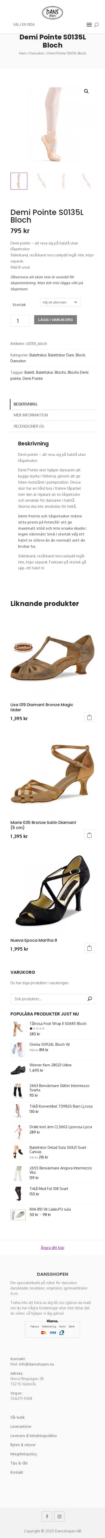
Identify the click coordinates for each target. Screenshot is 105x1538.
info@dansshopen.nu (36, 1364)
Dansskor (36, 53)
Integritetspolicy (23, 1454)
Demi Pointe (33, 378)
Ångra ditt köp (52, 1247)
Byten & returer (23, 1445)
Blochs (60, 372)
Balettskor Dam (61, 355)
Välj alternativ (89, 717)
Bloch (80, 355)
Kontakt (16, 1472)
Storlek (19, 304)
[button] (86, 91)
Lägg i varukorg (55, 319)
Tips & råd (18, 1463)
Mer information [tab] (31, 415)
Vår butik (17, 1417)
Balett (29, 372)
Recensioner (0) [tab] (29, 426)
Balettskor (38, 355)
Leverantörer (21, 1426)
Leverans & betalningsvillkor (33, 1435)
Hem (22, 53)
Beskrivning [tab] (25, 404)
